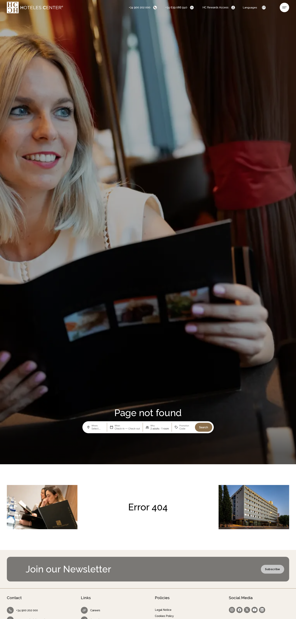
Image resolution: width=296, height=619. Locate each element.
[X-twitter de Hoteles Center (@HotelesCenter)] (247, 610)
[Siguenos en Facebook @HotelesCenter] (239, 610)
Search (203, 427)
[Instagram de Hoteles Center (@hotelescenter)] (232, 610)
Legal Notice (163, 609)
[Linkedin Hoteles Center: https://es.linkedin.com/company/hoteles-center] (262, 610)
